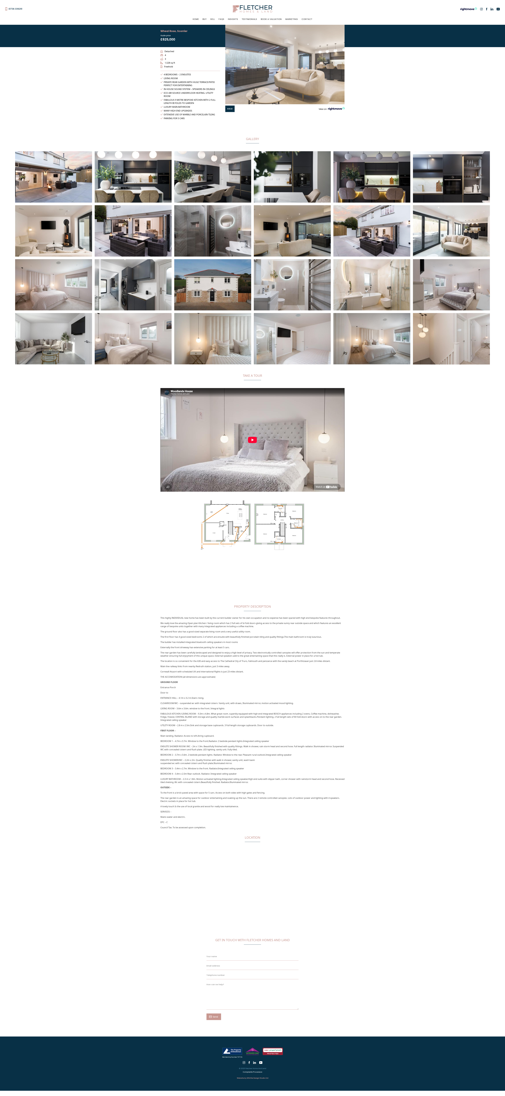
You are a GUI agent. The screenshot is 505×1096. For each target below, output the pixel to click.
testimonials (249, 19)
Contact (307, 19)
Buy (205, 19)
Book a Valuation (271, 19)
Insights (233, 19)
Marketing (291, 19)
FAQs (221, 19)
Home (196, 19)
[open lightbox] (53, 178)
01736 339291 (15, 8)
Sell (212, 19)
